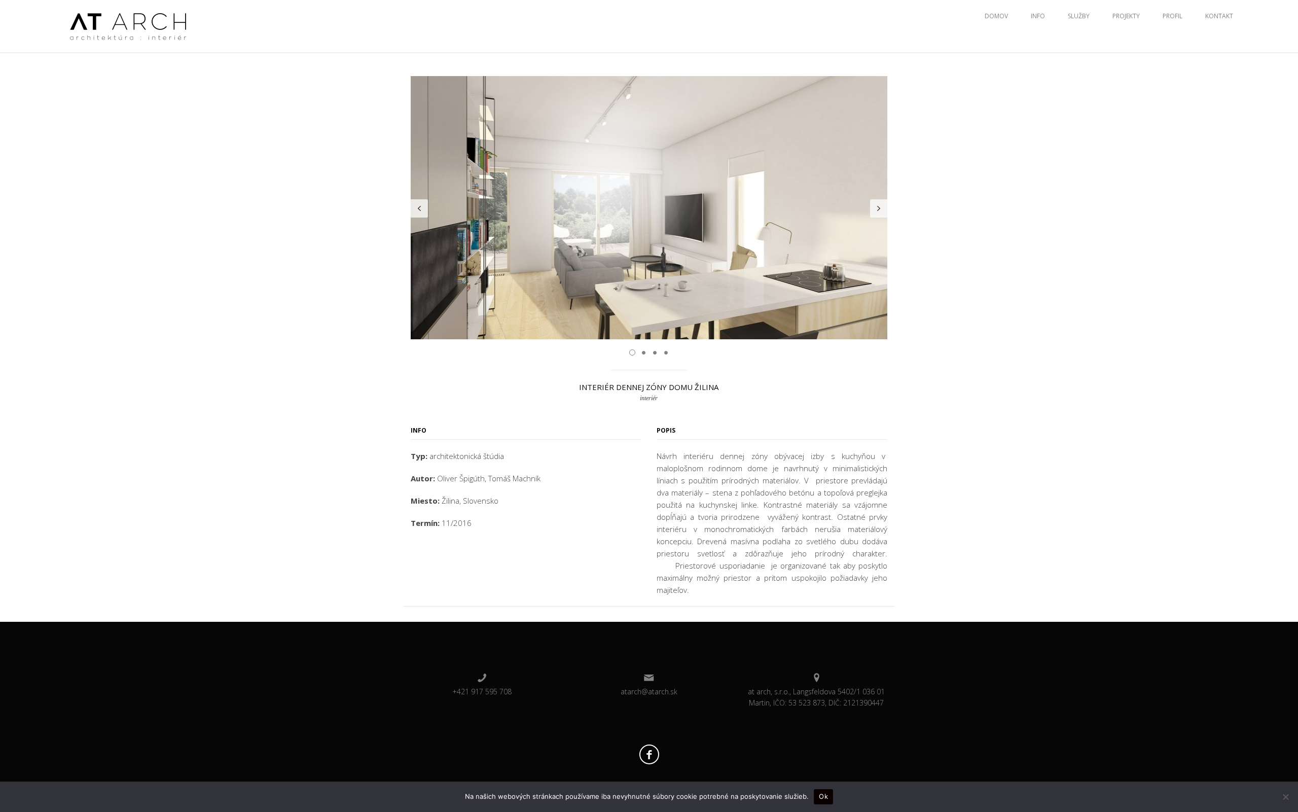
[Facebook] (649, 754)
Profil (1172, 16)
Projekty (1126, 16)
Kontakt (1219, 16)
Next (878, 208)
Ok (823, 796)
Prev (419, 208)
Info (1038, 16)
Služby (1079, 16)
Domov (996, 16)
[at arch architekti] (128, 25)
